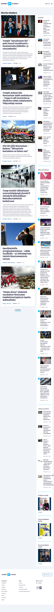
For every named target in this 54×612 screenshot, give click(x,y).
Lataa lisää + (18, 310)
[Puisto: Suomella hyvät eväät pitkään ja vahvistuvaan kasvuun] (40, 141)
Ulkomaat (9, 63)
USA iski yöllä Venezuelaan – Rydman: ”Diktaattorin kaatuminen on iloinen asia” (16, 148)
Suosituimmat (22, 585)
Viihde (3, 600)
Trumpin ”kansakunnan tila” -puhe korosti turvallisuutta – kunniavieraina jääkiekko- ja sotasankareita (16, 44)
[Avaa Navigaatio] (52, 3)
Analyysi (4, 303)
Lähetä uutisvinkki (23, 589)
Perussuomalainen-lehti (24, 591)
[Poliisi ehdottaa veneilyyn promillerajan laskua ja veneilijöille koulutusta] (40, 113)
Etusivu (20, 583)
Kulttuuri (4, 593)
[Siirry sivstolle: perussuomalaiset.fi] (44, 587)
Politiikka (5, 63)
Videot (3, 595)
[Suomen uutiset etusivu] (9, 3)
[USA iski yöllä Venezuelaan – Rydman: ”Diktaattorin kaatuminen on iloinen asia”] (18, 131)
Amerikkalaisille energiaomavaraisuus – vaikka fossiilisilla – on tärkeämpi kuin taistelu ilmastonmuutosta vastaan (17, 253)
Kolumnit (4, 597)
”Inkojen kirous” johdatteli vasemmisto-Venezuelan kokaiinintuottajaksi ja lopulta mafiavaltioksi (17, 296)
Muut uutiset (4, 591)
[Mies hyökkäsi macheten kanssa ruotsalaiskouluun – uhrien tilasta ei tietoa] (40, 56)
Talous (8, 262)
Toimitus (21, 587)
